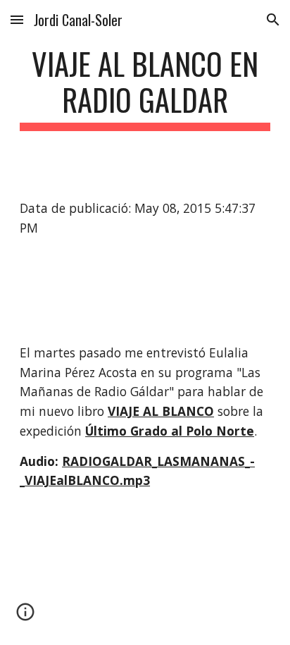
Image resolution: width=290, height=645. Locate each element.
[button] (17, 19)
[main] (145, 88)
